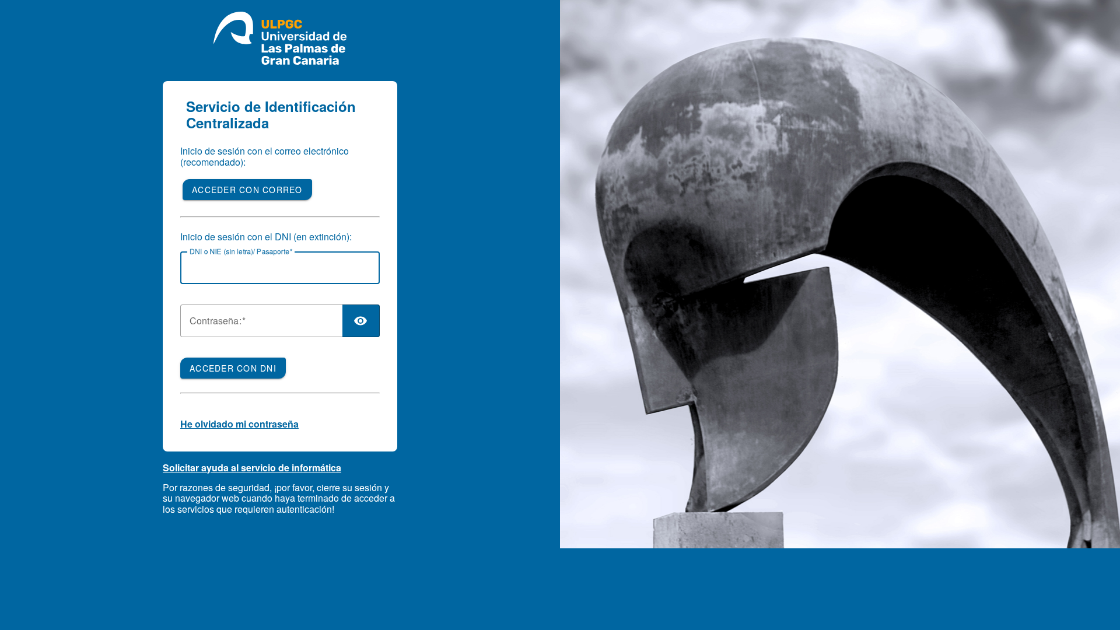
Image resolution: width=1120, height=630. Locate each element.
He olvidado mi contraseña (239, 423)
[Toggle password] (361, 320)
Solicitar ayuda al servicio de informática (252, 467)
